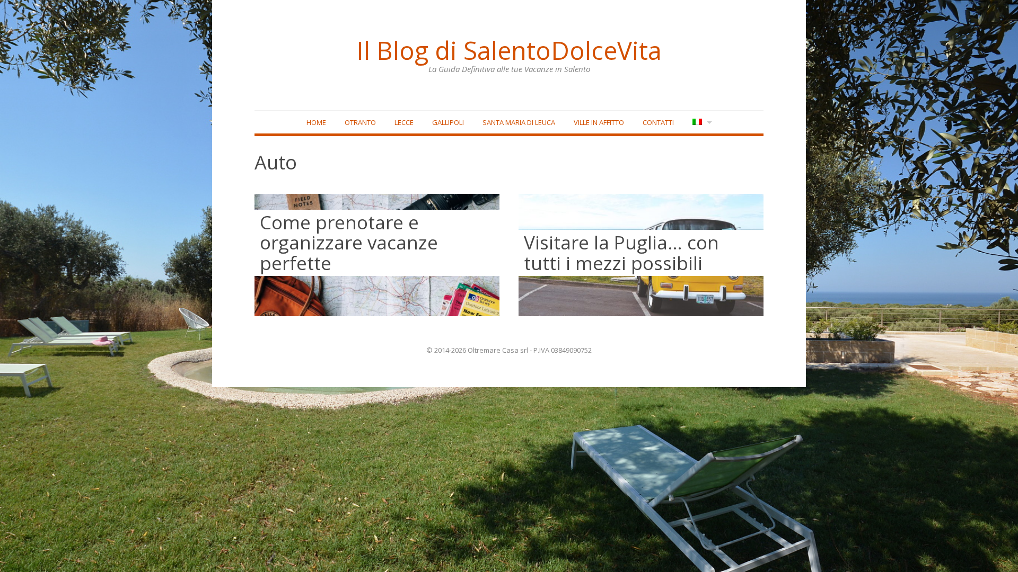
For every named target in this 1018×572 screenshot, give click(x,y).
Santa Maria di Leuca (518, 122)
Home (316, 122)
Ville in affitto (599, 122)
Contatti (658, 122)
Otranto (360, 122)
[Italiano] (701, 122)
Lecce (404, 122)
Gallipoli (448, 122)
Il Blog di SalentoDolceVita (509, 50)
